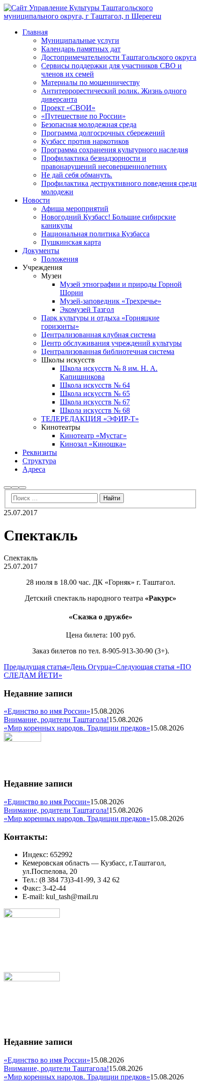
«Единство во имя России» (47, 711)
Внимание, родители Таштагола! (56, 719)
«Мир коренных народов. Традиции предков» (77, 728)
